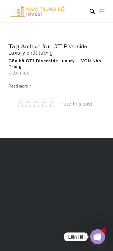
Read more (18, 86)
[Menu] (101, 11)
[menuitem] (89, 11)
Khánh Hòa (19, 73)
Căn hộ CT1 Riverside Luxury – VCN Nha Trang (55, 63)
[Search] (89, 11)
